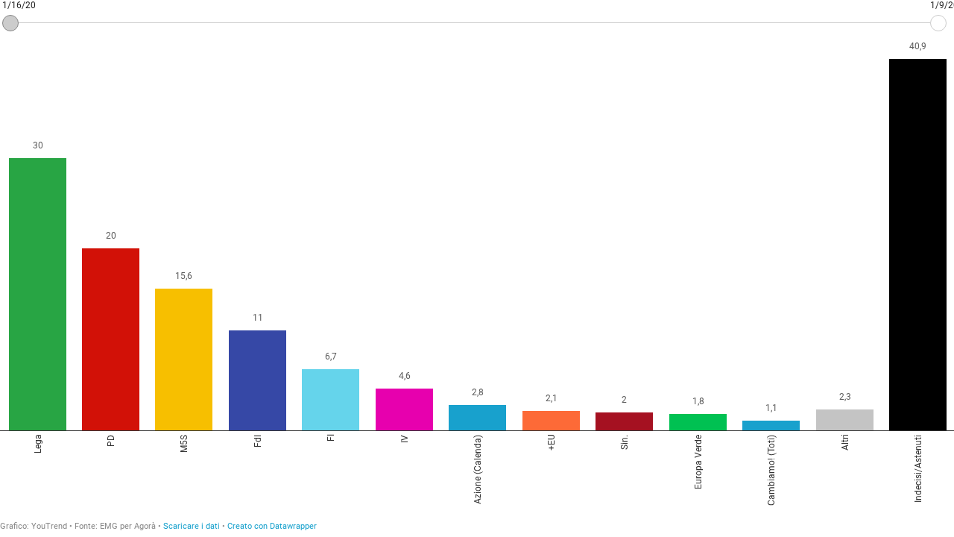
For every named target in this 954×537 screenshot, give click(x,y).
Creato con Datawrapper (272, 526)
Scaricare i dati (191, 526)
